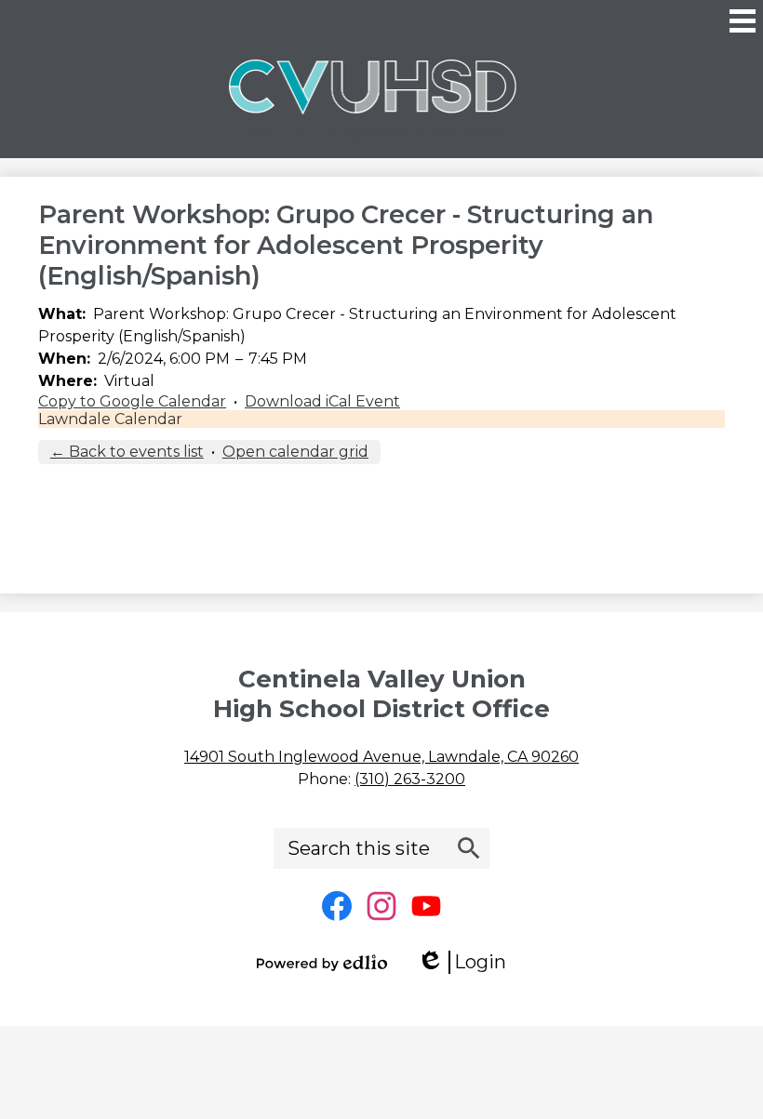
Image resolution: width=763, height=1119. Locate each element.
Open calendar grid (295, 451)
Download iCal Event (322, 401)
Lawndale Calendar (110, 419)
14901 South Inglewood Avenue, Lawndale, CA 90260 (381, 757)
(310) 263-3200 (410, 779)
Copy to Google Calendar (132, 401)
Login (468, 962)
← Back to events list (127, 451)
